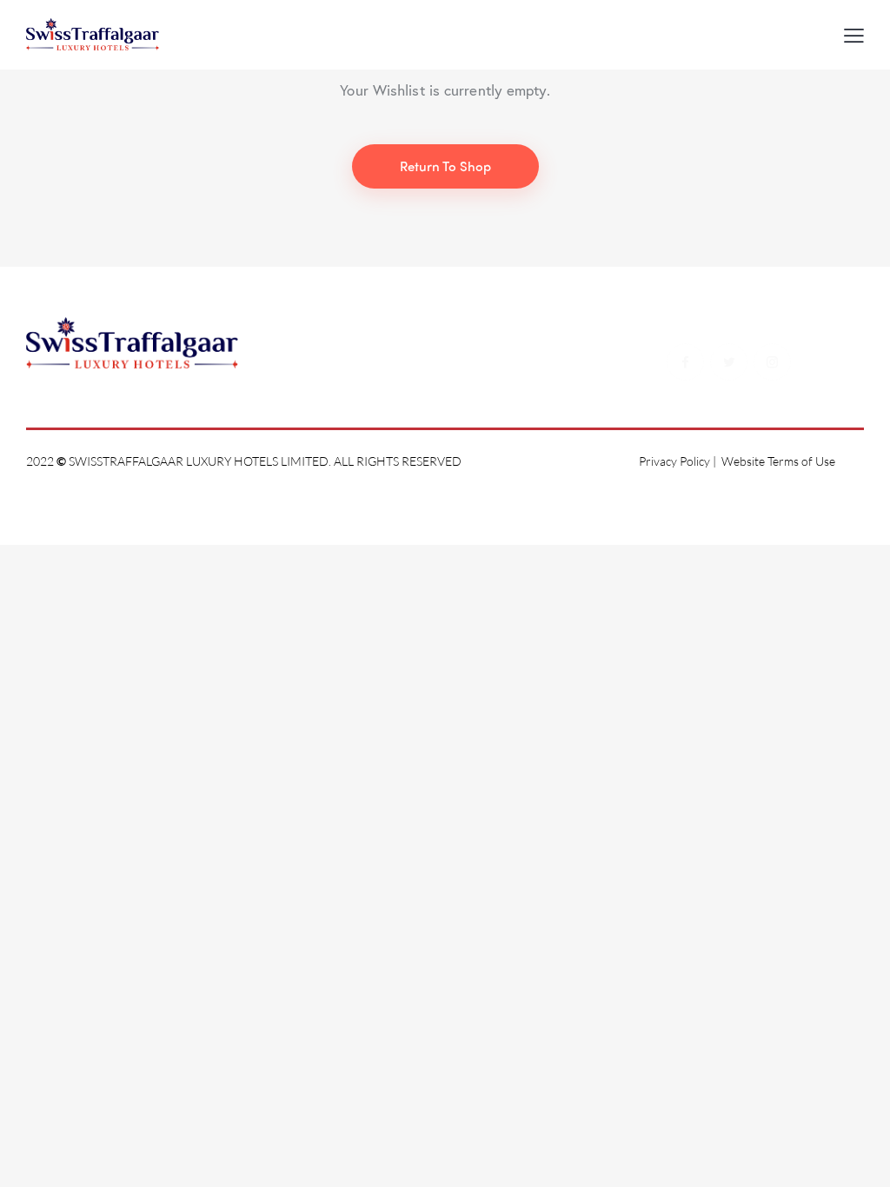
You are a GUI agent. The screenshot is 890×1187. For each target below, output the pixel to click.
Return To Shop (445, 166)
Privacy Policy (674, 461)
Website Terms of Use (778, 461)
